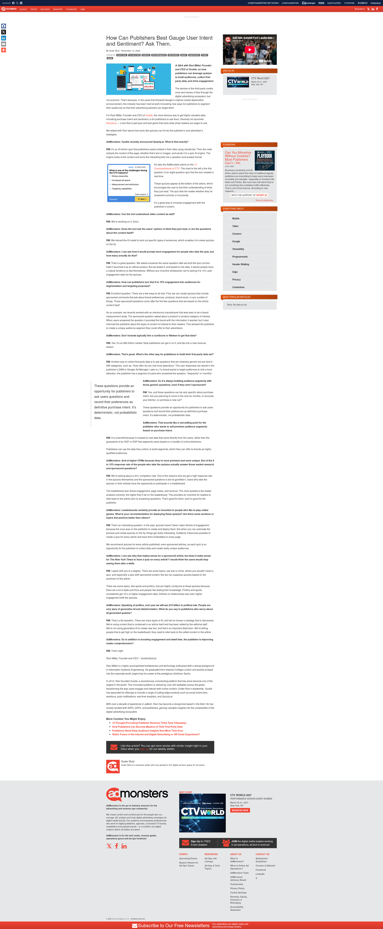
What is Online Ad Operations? (239, 867)
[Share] (4, 50)
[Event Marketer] (334, 3)
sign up (144, 749)
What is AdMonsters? (237, 860)
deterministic (173, 55)
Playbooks (71, 9)
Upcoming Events (188, 858)
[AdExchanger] (308, 2)
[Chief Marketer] (290, 3)
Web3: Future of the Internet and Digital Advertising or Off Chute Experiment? (156, 734)
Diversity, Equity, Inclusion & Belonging (238, 899)
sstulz (110, 58)
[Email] (4, 44)
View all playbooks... (265, 200)
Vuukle (204, 55)
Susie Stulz (114, 50)
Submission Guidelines (262, 860)
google (234, 241)
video (233, 226)
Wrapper (57, 9)
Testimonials (236, 884)
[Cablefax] (376, 3)
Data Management (159, 55)
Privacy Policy (237, 888)
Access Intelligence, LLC (120, 919)
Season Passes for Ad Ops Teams (188, 864)
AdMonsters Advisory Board (238, 878)
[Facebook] (4, 26)
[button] (369, 9)
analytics (145, 55)
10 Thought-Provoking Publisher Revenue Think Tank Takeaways (149, 722)
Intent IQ (261, 195)
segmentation (194, 55)
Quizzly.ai (111, 123)
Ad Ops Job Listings (211, 860)
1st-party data (134, 55)
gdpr (233, 272)
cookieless (236, 287)
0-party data (121, 55)
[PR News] (321, 3)
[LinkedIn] (4, 38)
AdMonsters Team (239, 872)
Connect (234, 233)
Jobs (82, 9)
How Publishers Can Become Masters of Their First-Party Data (147, 726)
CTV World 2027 (260, 78)
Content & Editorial (265, 865)
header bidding (238, 264)
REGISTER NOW (240, 810)
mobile (234, 218)
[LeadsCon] (362, 3)
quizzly (183, 55)
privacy (234, 279)
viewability (236, 249)
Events (23, 9)
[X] (4, 32)
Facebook (261, 869)
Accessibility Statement (236, 908)
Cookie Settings (238, 892)
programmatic (238, 256)
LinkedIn (260, 873)
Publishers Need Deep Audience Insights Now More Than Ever (147, 730)
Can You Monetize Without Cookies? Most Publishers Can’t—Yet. (238, 157)
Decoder (45, 9)
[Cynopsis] (349, 3)
